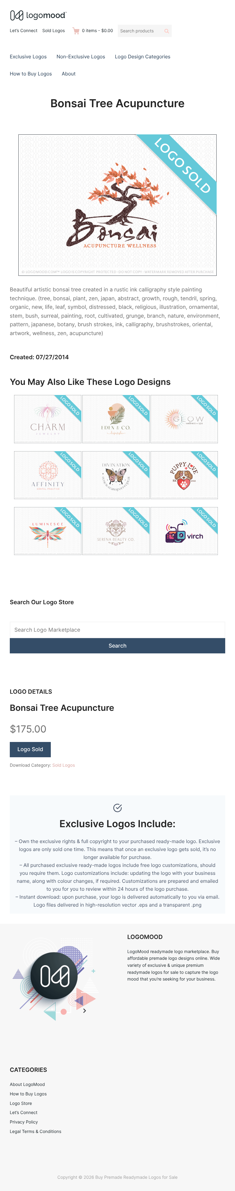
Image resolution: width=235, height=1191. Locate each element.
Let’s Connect (23, 30)
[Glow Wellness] (184, 447)
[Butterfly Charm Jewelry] (47, 447)
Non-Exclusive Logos (81, 56)
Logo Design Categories (142, 56)
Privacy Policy (24, 1122)
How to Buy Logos (31, 74)
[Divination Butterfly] (116, 502)
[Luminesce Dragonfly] (47, 558)
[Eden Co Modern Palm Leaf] (116, 447)
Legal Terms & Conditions (35, 1131)
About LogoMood (27, 1084)
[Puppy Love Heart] (184, 502)
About (69, 74)
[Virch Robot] (184, 558)
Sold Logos (53, 30)
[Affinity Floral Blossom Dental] (47, 502)
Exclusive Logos (28, 56)
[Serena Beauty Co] (116, 558)
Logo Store (21, 1103)
